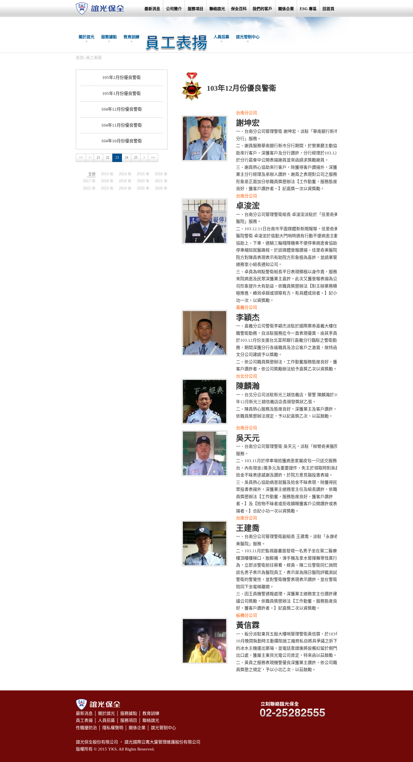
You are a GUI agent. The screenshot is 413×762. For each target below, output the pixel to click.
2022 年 (89, 188)
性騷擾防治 (86, 728)
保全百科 (239, 9)
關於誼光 (86, 37)
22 (107, 157)
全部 (92, 174)
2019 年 (125, 181)
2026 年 (161, 188)
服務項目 (195, 9)
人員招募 (221, 37)
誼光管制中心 (248, 37)
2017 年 (89, 181)
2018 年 (107, 181)
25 (135, 157)
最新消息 (152, 9)
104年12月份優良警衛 (121, 109)
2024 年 (125, 188)
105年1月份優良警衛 (121, 93)
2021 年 (161, 181)
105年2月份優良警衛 (121, 77)
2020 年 (143, 181)
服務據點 (109, 37)
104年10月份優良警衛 (121, 141)
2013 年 (107, 174)
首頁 (80, 58)
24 (126, 157)
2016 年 (161, 174)
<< (81, 157)
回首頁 (328, 9)
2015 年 (143, 174)
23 (117, 157)
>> (153, 157)
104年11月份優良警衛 (121, 125)
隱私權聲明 (112, 728)
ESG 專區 (308, 9)
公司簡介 (174, 9)
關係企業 (286, 9)
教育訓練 (131, 37)
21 (98, 157)
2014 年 (125, 174)
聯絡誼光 (217, 9)
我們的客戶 (262, 9)
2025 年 (143, 188)
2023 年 (107, 188)
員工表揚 (84, 720)
